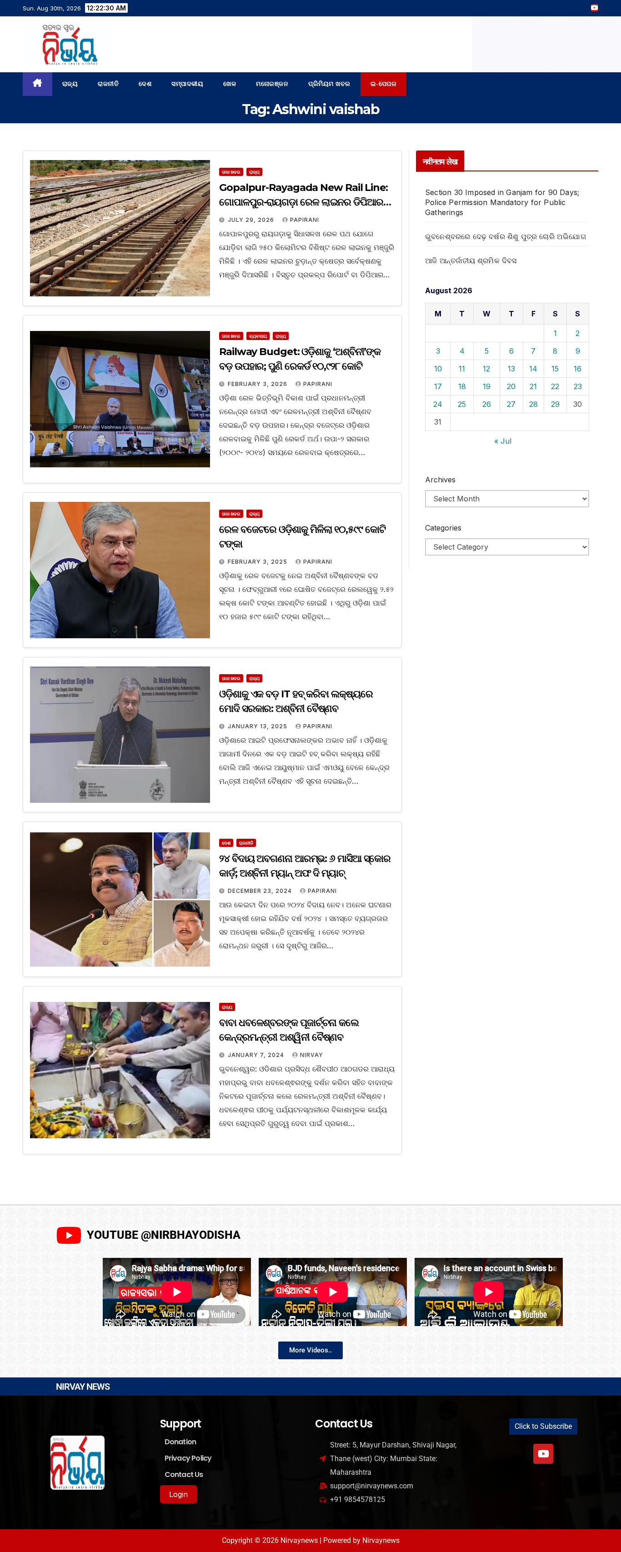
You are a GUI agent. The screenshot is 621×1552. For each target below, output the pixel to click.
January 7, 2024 (257, 1054)
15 (555, 368)
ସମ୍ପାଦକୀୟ (187, 83)
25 (462, 404)
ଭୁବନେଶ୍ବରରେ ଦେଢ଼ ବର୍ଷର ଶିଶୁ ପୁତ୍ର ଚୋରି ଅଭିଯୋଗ (505, 236)
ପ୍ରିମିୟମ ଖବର (329, 83)
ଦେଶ (145, 83)
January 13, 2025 (258, 726)
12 (486, 368)
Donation (180, 1442)
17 (438, 386)
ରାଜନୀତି (108, 83)
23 (578, 386)
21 (533, 386)
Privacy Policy (188, 1458)
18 (462, 386)
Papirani (304, 219)
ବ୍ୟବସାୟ (258, 336)
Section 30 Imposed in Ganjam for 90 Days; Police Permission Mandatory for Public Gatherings (502, 202)
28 (533, 404)
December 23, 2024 (261, 890)
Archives (440, 479)
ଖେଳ (229, 83)
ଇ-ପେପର (384, 83)
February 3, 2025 (258, 561)
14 (533, 368)
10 (438, 368)
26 (486, 404)
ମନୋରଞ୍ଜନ (272, 83)
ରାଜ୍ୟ (70, 83)
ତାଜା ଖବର (231, 172)
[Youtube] (543, 1454)
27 (511, 404)
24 (437, 404)
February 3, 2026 (258, 383)
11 (462, 368)
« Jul (502, 441)
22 (555, 386)
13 (511, 368)
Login (178, 1494)
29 (555, 404)
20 (511, 386)
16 (577, 368)
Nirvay (311, 1054)
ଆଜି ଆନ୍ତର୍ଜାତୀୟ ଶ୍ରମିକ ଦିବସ (471, 260)
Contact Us (184, 1474)
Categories (443, 527)
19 (487, 386)
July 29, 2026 (252, 219)
